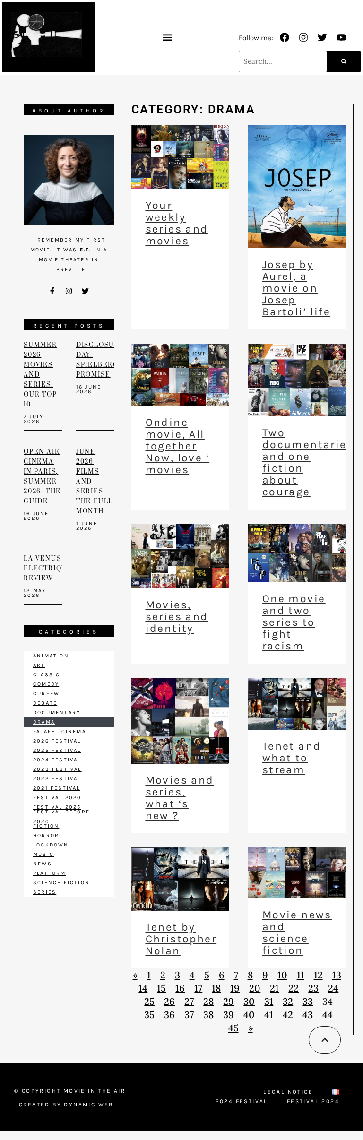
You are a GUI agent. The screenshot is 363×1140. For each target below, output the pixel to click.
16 (180, 988)
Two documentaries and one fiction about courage (308, 462)
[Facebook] (284, 37)
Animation (51, 656)
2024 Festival (57, 760)
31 (268, 1001)
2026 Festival (57, 741)
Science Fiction (61, 883)
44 (327, 1014)
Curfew (46, 694)
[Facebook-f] (52, 291)
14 (142, 988)
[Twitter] (322, 37)
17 (198, 988)
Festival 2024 (313, 1101)
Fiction (46, 826)
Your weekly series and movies (177, 223)
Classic (46, 675)
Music (43, 854)
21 (274, 988)
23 (313, 988)
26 (169, 1001)
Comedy (46, 684)
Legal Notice (288, 1091)
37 (189, 1014)
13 (336, 975)
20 (254, 988)
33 (307, 1001)
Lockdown (51, 845)
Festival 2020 (57, 798)
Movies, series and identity (177, 616)
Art (39, 665)
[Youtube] (341, 37)
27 (189, 1001)
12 (318, 975)
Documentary (56, 712)
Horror (46, 835)
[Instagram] (303, 37)
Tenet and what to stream (291, 758)
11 (300, 975)
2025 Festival (57, 750)
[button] (167, 37)
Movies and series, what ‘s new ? (180, 798)
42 (288, 1014)
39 (228, 1014)
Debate (45, 703)
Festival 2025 (57, 807)
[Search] (344, 61)
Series (44, 892)
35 (149, 1014)
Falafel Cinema (59, 731)
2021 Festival (56, 788)
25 (149, 1001)
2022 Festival (57, 779)
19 (235, 988)
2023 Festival (57, 769)
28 (208, 1001)
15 (161, 988)
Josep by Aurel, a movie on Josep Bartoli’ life (296, 288)
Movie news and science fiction (297, 932)
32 (288, 1001)
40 (249, 1014)
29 (228, 1001)
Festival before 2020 (61, 816)
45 (233, 1028)
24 (333, 988)
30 (249, 1001)
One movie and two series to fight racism (294, 622)
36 (169, 1014)
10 (282, 975)
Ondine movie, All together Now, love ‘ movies (177, 446)
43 (307, 1014)
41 (268, 1014)
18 (216, 988)
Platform (49, 873)
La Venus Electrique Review (48, 568)
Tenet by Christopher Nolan (181, 939)
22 (293, 988)
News (42, 864)
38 (208, 1014)
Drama (44, 722)
